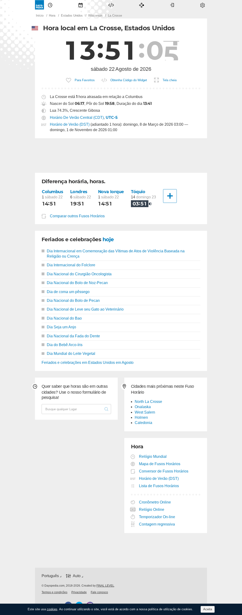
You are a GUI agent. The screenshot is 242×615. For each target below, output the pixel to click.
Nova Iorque (111, 191)
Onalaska (143, 407)
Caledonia (143, 423)
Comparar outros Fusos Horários (77, 216)
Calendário (80, 4)
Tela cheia (170, 80)
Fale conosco (99, 592)
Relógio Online (151, 510)
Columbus (52, 191)
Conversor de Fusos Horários (163, 471)
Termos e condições (54, 592)
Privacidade (79, 592)
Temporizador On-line (157, 517)
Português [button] (50, 576)
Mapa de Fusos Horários (159, 464)
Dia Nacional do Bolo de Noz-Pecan (77, 283)
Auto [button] (77, 576)
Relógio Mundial (153, 457)
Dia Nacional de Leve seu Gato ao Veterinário (85, 309)
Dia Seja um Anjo (61, 327)
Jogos (141, 4)
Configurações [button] (202, 4)
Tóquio (138, 191)
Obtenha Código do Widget (128, 80)
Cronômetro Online (155, 502)
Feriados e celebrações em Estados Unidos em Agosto (88, 363)
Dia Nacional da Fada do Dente (73, 336)
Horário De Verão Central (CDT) (77, 118)
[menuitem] (50, 4)
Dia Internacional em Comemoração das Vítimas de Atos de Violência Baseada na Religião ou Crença (116, 253)
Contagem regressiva (157, 524)
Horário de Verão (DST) (70, 124)
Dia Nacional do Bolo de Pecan (73, 301)
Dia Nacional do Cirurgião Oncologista (79, 274)
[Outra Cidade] (170, 196)
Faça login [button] (172, 4)
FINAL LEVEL (105, 585)
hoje (108, 239)
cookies (52, 609)
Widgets (111, 4)
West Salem (145, 412)
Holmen (141, 417)
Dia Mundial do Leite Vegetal (71, 354)
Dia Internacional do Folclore (71, 265)
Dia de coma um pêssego (68, 292)
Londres (78, 191)
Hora (50, 4)
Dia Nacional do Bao (64, 318)
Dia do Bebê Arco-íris (64, 345)
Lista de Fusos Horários (159, 486)
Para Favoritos (85, 80)
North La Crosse (148, 402)
